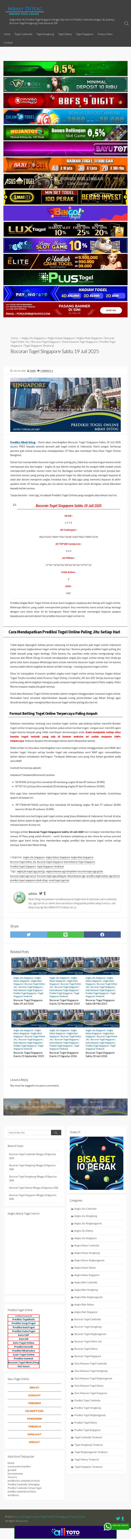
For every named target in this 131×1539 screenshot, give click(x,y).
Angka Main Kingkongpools (88, 1297)
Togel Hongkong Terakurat (88, 1444)
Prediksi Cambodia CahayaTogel (24, 1488)
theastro (12, 1477)
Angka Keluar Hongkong (87, 1253)
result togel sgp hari (59, 880)
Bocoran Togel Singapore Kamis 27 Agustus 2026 (63, 1054)
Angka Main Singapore (89, 338)
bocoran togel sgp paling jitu (51, 875)
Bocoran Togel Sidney (86, 1348)
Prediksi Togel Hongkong (87, 1407)
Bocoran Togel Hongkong (87, 1326)
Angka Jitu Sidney (83, 1230)
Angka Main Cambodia (85, 1282)
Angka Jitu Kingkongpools (88, 1223)
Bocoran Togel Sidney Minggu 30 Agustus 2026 (33, 1187)
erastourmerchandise (19, 1466)
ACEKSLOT (34, 1395)
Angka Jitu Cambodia (85, 1208)
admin (33, 370)
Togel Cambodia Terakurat (88, 1437)
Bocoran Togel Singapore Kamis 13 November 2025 (64, 1002)
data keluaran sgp (76, 875)
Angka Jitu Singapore (34, 338)
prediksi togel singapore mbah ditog (29, 880)
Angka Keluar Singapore (61, 338)
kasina (11, 1462)
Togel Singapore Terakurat (39, 345)
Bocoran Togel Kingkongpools (90, 1334)
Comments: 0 (46, 370)
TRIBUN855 (34, 1403)
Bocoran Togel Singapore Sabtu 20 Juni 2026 (100, 1054)
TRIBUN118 (34, 1426)
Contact (8, 42)
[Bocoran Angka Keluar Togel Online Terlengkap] (24, 10)
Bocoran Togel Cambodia (87, 1319)
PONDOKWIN (34, 1418)
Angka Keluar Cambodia (86, 1245)
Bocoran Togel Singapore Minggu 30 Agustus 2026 (32, 1197)
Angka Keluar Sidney (85, 1267)
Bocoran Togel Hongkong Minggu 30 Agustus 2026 (33, 1178)
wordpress (13, 1495)
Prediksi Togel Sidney (85, 1422)
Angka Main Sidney (84, 1304)
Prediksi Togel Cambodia (87, 1400)
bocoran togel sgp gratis (90, 871)
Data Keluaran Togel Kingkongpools (93, 1378)
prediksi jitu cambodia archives (24, 1480)
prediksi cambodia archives (22, 1491)
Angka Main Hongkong (86, 1289)
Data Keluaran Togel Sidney (89, 1385)
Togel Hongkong (45, 34)
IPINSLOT (34, 1442)
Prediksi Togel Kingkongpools (90, 1415)
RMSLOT (34, 1387)
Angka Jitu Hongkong (85, 1216)
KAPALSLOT (34, 1434)
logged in (30, 1085)
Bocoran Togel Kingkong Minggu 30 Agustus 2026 (32, 1167)
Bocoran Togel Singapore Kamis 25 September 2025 (28, 1054)
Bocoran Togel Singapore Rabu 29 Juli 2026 (27, 1002)
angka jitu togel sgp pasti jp (31, 871)
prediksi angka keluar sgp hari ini (103, 875)
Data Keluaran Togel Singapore (80, 341)
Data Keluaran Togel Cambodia (90, 1363)
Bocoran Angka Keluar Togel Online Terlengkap (40, 1516)
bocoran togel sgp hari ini (23, 875)
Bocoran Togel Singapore (45, 341)
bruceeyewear (15, 1473)
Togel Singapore (84, 34)
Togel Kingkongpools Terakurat (91, 1452)
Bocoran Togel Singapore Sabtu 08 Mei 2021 (100, 1002)
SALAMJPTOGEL (34, 1410)
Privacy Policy (105, 34)
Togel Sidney (65, 34)
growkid (12, 1470)
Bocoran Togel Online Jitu (23, 861)
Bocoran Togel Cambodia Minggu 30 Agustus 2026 (32, 1156)
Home (7, 34)
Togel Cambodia (23, 34)
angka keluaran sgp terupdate (61, 871)
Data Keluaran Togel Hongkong (90, 1371)
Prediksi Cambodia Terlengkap (24, 1484)
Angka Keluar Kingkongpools (89, 1260)
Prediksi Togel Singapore (23, 866)
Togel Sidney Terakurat (86, 1459)
